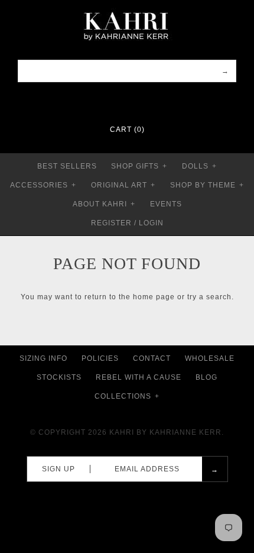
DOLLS (199, 166)
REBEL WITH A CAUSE (138, 377)
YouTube (150, 100)
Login (151, 223)
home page (154, 297)
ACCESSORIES (43, 185)
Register (111, 223)
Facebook (103, 100)
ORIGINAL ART (123, 185)
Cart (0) (127, 129)
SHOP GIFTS (139, 166)
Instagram (134, 100)
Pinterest (119, 100)
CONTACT (152, 358)
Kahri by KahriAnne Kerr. (166, 432)
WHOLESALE (210, 358)
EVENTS (166, 204)
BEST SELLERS (67, 166)
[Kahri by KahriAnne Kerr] (127, 8)
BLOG (206, 377)
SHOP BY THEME (207, 185)
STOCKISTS (59, 377)
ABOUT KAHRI (104, 204)
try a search (209, 297)
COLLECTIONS (127, 396)
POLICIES (100, 358)
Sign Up (58, 469)
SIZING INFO (43, 358)
